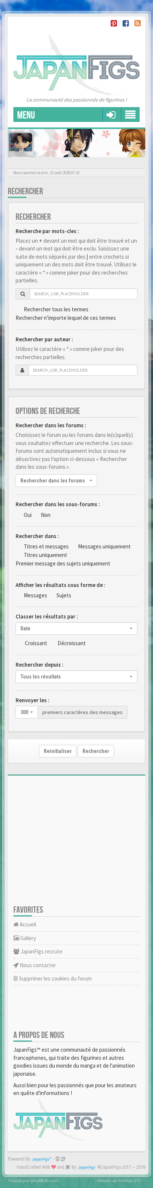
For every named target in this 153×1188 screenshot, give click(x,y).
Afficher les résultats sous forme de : (60, 584)
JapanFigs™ (42, 1159)
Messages (35, 595)
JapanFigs (86, 1167)
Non (46, 514)
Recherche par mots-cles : (47, 231)
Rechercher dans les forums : (51, 425)
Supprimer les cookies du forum (55, 978)
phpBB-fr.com (44, 1180)
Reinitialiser (58, 751)
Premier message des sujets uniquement (63, 563)
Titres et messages (46, 546)
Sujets (63, 595)
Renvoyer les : (32, 700)
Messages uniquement (104, 546)
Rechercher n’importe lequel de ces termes (66, 317)
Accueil (27, 924)
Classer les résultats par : (47, 616)
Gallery (27, 938)
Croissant (36, 643)
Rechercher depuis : (40, 664)
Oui (28, 514)
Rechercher (95, 751)
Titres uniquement (45, 554)
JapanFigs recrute (40, 951)
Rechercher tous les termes (56, 309)
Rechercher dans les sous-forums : (58, 504)
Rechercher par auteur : (44, 339)
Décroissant (72, 643)
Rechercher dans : (37, 536)
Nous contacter (37, 965)
